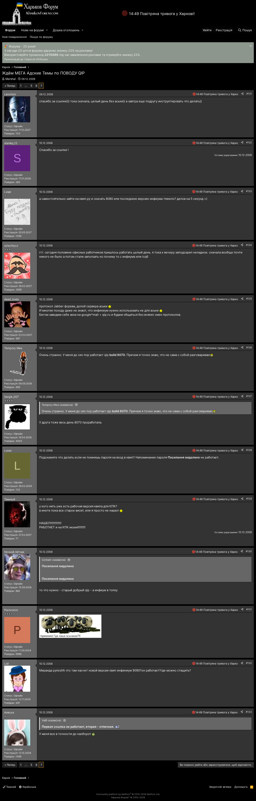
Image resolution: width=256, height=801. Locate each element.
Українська (29, 786)
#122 (249, 142)
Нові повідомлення (14, 36)
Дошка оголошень (66, 30)
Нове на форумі (32, 30)
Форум (10, 30)
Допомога (240, 786)
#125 (249, 298)
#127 (249, 396)
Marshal (10, 78)
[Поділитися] (242, 93)
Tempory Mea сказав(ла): (58, 404)
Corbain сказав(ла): (54, 559)
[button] (47, 30)
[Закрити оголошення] (250, 46)
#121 (249, 93)
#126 (249, 347)
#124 (249, 244)
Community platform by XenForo (128, 794)
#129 (249, 498)
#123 (249, 191)
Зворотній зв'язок (220, 786)
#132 (249, 662)
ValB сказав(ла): (52, 720)
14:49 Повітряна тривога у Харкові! (162, 13)
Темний (10, 786)
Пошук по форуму (41, 36)
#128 (249, 449)
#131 (249, 609)
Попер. (11, 85)
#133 (249, 711)
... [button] (26, 85)
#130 (249, 551)
